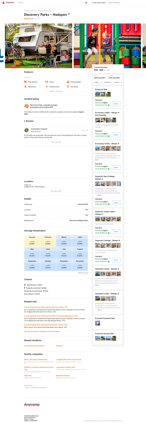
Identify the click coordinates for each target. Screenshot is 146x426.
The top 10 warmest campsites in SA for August (42, 331)
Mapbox (27, 387)
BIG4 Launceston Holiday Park (35, 359)
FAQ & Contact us (30, 417)
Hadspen (59, 346)
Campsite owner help (31, 416)
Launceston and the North (44, 10)
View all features (56, 91)
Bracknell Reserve (63, 375)
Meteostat (85, 272)
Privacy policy (29, 419)
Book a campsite (114, 2)
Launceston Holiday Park (65, 367)
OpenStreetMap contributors (38, 387)
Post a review (56, 142)
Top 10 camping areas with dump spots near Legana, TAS (45, 325)
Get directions (56, 191)
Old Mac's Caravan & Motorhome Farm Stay (38, 368)
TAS (35, 10)
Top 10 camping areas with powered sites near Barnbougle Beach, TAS (50, 316)
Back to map (29, 10)
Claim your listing (98, 2)
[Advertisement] (56, 162)
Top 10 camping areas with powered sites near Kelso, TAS (46, 307)
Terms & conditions (30, 420)
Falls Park (28, 375)
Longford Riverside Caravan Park (68, 359)
